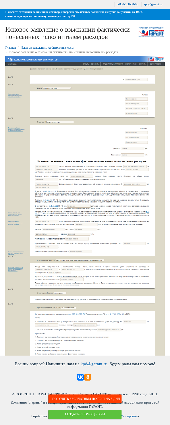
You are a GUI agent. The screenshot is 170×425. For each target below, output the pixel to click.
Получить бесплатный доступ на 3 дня (86, 398)
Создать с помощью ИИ (85, 414)
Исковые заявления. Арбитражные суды (47, 47)
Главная (10, 47)
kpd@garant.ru (153, 4)
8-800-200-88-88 (127, 4)
